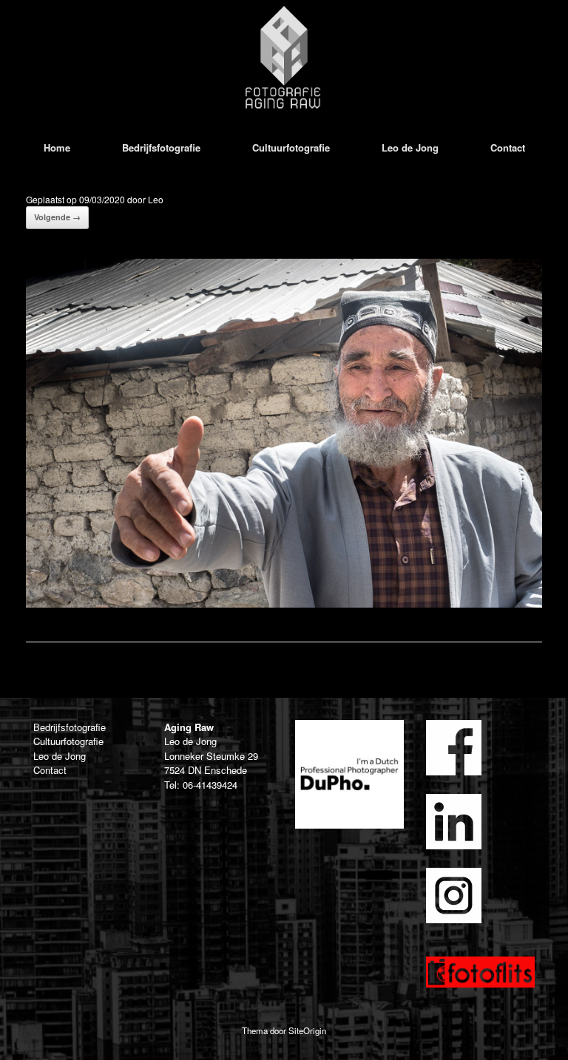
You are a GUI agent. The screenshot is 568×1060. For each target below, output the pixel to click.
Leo (155, 199)
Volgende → (57, 216)
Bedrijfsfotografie (161, 147)
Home (57, 147)
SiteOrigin (307, 1030)
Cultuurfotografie (291, 147)
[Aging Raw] (284, 58)
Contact (507, 147)
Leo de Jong (410, 147)
